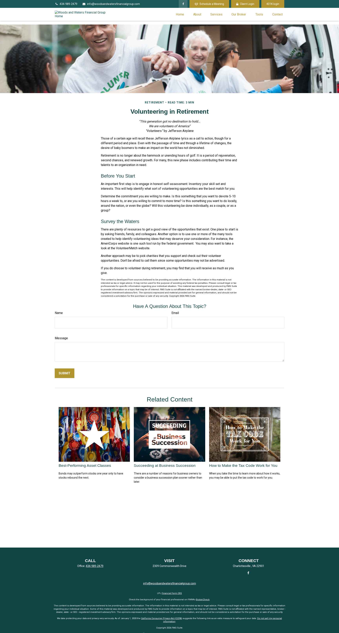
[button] (180, 14)
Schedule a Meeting (212, 3)
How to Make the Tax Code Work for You (243, 465)
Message (61, 338)
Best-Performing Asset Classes (85, 465)
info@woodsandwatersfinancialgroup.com (113, 3)
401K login (272, 3)
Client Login (247, 3)
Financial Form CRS (172, 593)
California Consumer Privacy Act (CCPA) (161, 618)
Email (175, 313)
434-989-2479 (68, 3)
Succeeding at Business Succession (165, 465)
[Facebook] (183, 4)
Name (59, 313)
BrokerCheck (203, 599)
